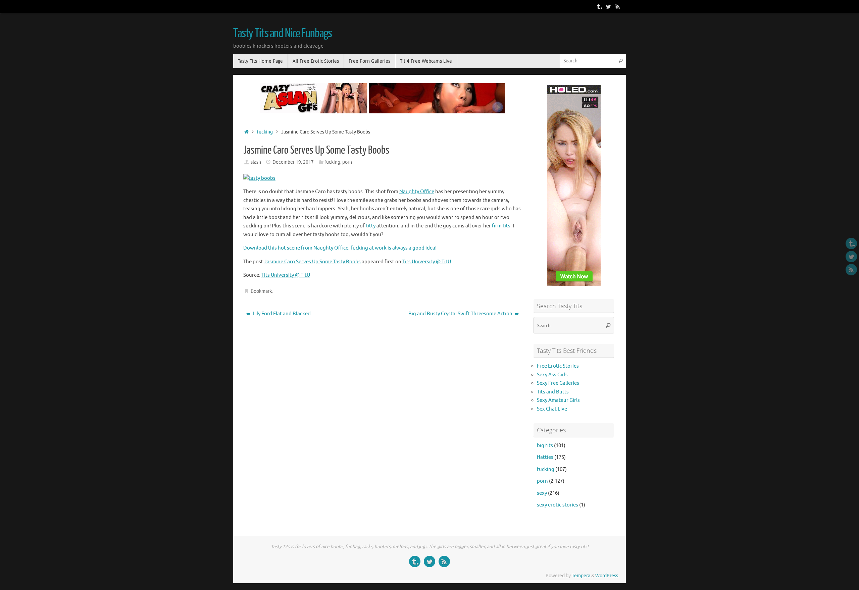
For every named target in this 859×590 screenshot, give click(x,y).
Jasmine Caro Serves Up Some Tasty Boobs (312, 262)
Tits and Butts (553, 392)
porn (347, 162)
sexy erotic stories (557, 505)
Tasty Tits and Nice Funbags (282, 33)
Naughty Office (416, 192)
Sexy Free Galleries (558, 383)
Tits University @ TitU (426, 262)
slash (256, 162)
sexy (542, 493)
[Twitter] (608, 6)
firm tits (501, 226)
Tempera (581, 576)
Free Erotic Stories (558, 366)
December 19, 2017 (293, 162)
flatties (545, 457)
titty (370, 226)
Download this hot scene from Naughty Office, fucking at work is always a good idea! (340, 248)
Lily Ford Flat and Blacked (281, 314)
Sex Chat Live (552, 409)
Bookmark (261, 291)
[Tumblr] (599, 6)
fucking (265, 132)
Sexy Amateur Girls (558, 400)
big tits (545, 445)
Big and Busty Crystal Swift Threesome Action (460, 314)
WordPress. (607, 576)
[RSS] (617, 6)
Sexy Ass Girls (552, 375)
